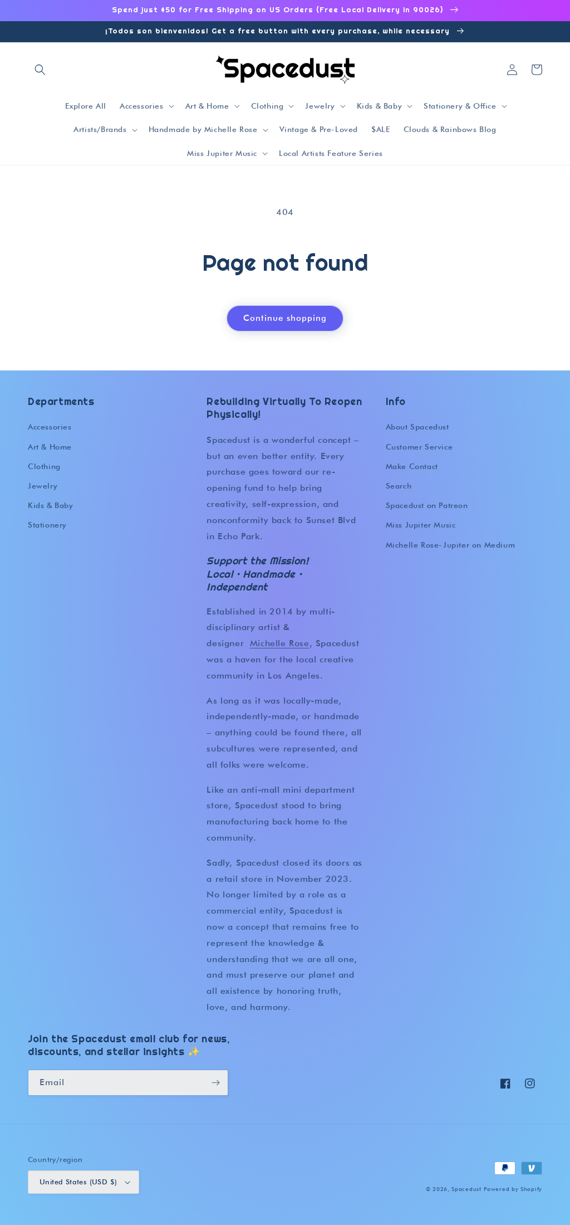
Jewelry (42, 485)
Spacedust (466, 1188)
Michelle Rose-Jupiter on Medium (450, 544)
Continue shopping (285, 318)
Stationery (47, 524)
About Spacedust (417, 426)
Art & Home (50, 446)
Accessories (50, 426)
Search (399, 485)
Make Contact (412, 466)
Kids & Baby (50, 505)
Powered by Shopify (513, 1188)
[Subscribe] (215, 1083)
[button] (40, 69)
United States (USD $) (78, 1181)
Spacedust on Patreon (427, 505)
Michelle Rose (279, 643)
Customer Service (419, 446)
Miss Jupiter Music (421, 524)
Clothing (44, 466)
